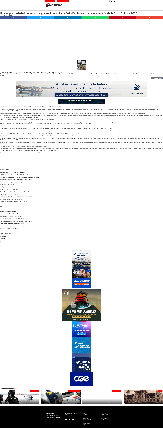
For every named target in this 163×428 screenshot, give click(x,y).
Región (47, 9)
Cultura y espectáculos (90, 9)
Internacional (73, 9)
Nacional (52, 9)
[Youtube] (114, 1)
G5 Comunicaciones (50, 413)
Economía (110, 9)
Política (63, 9)
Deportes (57, 9)
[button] (13, 17)
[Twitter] (112, 1)
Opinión (67, 9)
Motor (115, 9)
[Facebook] (109, 1)
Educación (80, 9)
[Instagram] (117, 1)
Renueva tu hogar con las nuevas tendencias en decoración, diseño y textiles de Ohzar (31, 72)
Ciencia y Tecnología (102, 9)
